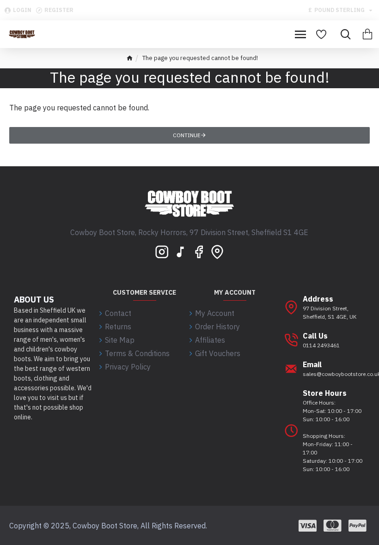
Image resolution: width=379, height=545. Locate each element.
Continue (187, 135)
